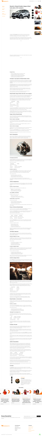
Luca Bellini (23, 378)
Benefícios (3, 11)
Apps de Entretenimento (4, 13)
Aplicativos (29, 431)
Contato (16, 430)
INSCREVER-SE (38, 416)
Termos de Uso (17, 426)
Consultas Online (3, 9)
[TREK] (40, 434)
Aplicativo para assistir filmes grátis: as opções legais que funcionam (16, 400)
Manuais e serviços (3, 6)
